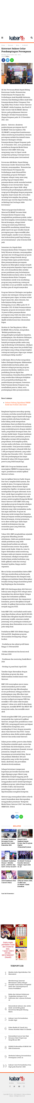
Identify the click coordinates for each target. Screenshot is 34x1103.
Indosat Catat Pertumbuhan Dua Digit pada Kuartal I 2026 (19, 1066)
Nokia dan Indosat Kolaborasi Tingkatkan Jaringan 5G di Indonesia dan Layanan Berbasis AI (19, 997)
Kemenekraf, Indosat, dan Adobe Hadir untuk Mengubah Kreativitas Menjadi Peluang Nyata (19, 1009)
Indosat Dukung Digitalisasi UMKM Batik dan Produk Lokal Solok (17, 404)
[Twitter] (8, 60)
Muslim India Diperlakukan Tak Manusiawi (19, 973)
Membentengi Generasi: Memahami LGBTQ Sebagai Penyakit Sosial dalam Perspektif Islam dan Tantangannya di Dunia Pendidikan (19, 984)
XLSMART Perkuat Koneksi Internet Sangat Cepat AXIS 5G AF (24, 864)
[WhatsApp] (12, 60)
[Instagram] (24, 1086)
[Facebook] (3, 60)
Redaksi (11, 1083)
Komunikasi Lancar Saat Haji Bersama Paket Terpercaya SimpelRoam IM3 (18, 1038)
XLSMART (25, 45)
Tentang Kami (21, 1083)
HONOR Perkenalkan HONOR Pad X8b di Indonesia (19, 1047)
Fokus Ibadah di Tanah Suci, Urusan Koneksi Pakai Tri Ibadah (19, 1028)
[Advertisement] (17, 17)
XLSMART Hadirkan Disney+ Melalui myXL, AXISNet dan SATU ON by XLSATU (8, 864)
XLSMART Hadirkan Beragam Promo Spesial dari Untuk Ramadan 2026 (8, 842)
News (17, 45)
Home (3, 45)
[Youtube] (19, 1086)
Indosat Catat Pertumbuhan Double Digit (18, 1019)
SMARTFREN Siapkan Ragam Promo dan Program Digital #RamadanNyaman (24, 843)
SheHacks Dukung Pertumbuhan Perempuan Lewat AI (19, 1056)
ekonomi (10, 45)
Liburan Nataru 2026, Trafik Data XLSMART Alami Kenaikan (24, 883)
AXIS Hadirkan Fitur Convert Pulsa (8, 881)
